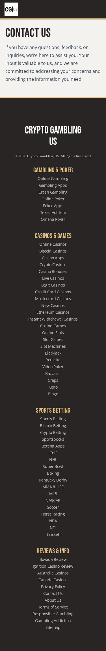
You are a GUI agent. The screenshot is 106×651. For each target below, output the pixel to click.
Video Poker (52, 366)
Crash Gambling (53, 192)
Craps (53, 380)
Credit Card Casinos (53, 291)
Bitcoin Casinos (53, 251)
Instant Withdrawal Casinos (53, 319)
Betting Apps (53, 446)
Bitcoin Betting (53, 425)
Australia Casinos (52, 573)
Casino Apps (53, 257)
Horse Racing (53, 514)
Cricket (53, 534)
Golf (53, 452)
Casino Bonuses (53, 271)
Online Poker (53, 199)
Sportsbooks (53, 439)
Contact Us (53, 593)
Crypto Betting (53, 432)
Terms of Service (53, 607)
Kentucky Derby (53, 480)
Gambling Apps (53, 185)
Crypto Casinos (53, 264)
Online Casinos (52, 244)
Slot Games (53, 339)
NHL (53, 459)
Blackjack (53, 353)
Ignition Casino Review (53, 566)
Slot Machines (53, 346)
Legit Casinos (53, 285)
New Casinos (52, 305)
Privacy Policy (53, 586)
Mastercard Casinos (53, 298)
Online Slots (53, 332)
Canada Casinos (52, 579)
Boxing (53, 473)
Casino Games (53, 325)
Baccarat (53, 373)
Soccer (53, 507)
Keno (53, 387)
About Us (53, 600)
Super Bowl (53, 466)
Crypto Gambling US (53, 136)
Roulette (53, 359)
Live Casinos (53, 278)
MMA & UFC (53, 486)
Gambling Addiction (53, 620)
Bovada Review (53, 559)
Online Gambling (53, 178)
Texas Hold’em (53, 212)
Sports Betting (53, 418)
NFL (53, 527)
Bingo (53, 393)
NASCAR (53, 500)
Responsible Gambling (53, 613)
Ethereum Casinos (52, 312)
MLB (53, 493)
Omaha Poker (53, 219)
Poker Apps (53, 205)
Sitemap (53, 627)
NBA (53, 520)
